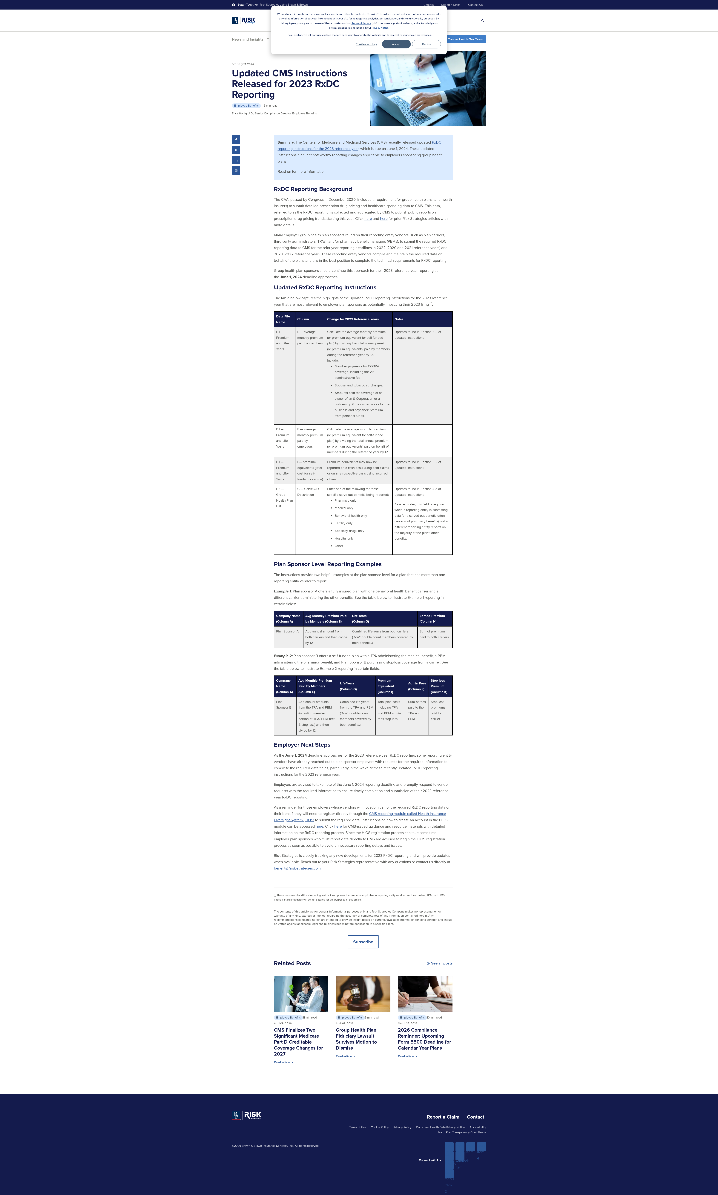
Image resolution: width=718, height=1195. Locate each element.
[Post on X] (236, 150)
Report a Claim (451, 5)
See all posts (442, 963)
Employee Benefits (246, 105)
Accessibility (478, 1127)
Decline (426, 44)
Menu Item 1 (449, 1147)
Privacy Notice (380, 27)
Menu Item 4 (481, 1147)
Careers (429, 5)
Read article (282, 1062)
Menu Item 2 (459, 1147)
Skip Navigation (13, 3)
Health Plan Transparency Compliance (461, 1132)
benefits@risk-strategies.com (297, 868)
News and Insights (247, 39)
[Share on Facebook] (236, 139)
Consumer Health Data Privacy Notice (440, 1127)
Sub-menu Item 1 (449, 1156)
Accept (396, 44)
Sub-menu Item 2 (449, 1174)
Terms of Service (361, 23)
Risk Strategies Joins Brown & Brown (284, 4)
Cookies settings (366, 44)
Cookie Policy (380, 1127)
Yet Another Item (459, 1156)
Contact (475, 1116)
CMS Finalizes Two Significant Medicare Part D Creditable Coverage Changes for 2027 (298, 1041)
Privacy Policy (402, 1127)
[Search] (482, 20)
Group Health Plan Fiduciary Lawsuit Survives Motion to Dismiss (356, 1038)
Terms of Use (357, 1127)
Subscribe (363, 942)
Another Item (449, 1165)
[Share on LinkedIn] (236, 160)
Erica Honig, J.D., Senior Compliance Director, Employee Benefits (274, 113)
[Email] (236, 170)
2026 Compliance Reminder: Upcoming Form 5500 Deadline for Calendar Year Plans (424, 1038)
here (368, 218)
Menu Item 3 (470, 1147)
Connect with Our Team (465, 39)
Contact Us (475, 5)
